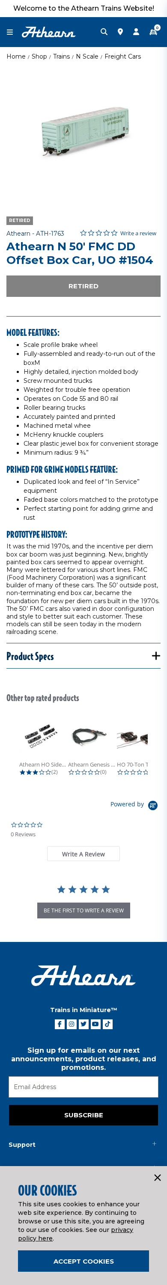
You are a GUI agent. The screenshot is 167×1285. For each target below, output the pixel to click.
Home (16, 56)
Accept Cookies (84, 1261)
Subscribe (83, 1115)
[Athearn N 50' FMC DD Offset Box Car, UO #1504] (83, 134)
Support (22, 1145)
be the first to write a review (84, 910)
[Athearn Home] (49, 32)
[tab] (83, 853)
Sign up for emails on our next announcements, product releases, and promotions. (83, 1059)
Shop (39, 56)
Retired (83, 286)
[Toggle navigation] (14, 32)
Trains (61, 56)
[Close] (157, 1178)
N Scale (87, 56)
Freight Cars (122, 56)
